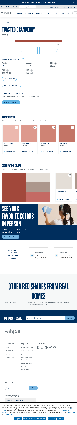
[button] (55, 63)
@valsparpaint (55, 302)
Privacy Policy (71, 412)
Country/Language (12, 396)
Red (3, 65)
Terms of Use (9, 414)
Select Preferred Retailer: (10, 7)
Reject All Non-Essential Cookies (34, 419)
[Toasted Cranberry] (58, 44)
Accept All (17, 419)
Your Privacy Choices (55, 419)
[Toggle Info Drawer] (23, 59)
